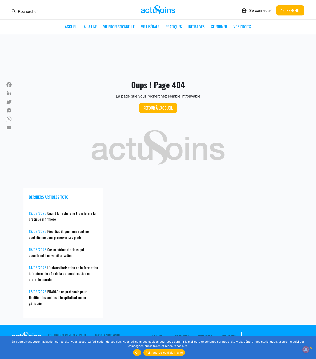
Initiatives (196, 26)
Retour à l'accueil (158, 108)
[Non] (310, 347)
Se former (219, 26)
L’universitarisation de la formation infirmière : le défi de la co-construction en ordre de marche (63, 273)
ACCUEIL (71, 26)
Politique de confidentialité (67, 335)
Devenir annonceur (108, 335)
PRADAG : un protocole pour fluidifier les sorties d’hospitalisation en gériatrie (58, 297)
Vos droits (242, 26)
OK (137, 352)
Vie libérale (150, 26)
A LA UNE (90, 26)
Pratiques (174, 26)
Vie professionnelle (119, 26)
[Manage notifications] (305, 349)
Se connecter (260, 10)
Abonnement (290, 10)
